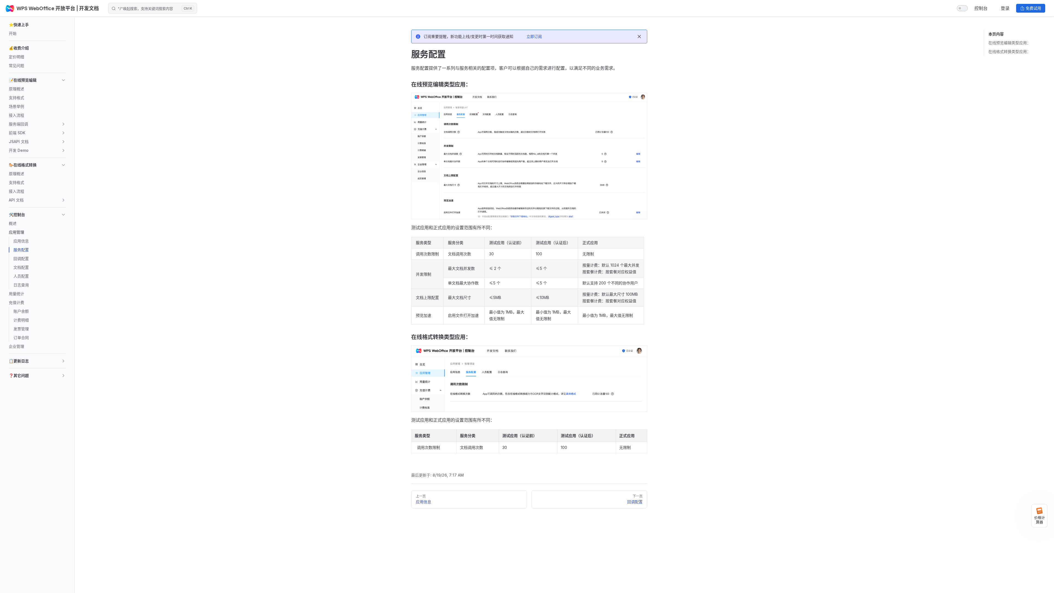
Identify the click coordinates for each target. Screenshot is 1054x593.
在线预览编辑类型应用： (1009, 42)
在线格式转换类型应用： (1009, 51)
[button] (37, 24)
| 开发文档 (87, 8)
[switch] (962, 8)
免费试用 (1033, 8)
